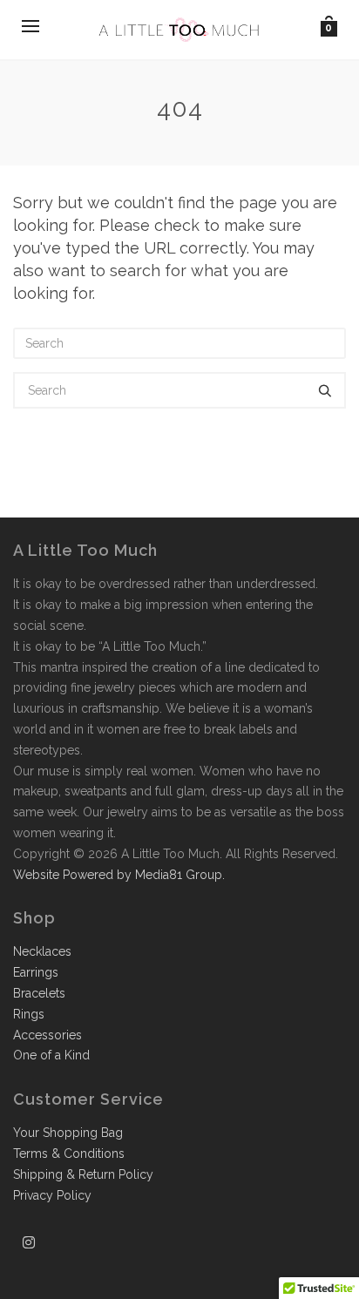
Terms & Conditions (69, 1153)
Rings (28, 1014)
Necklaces (42, 951)
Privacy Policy (52, 1195)
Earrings (35, 972)
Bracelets (39, 993)
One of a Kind (51, 1055)
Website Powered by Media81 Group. (119, 875)
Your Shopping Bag (68, 1133)
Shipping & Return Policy (83, 1174)
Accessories (47, 1035)
